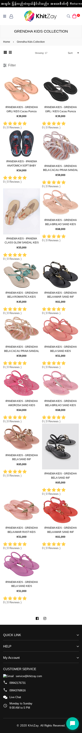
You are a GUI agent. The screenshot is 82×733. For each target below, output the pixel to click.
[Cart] (74, 16)
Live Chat (15, 697)
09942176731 (17, 682)
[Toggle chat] (72, 723)
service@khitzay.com (29, 676)
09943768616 (17, 690)
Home (6, 41)
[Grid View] (5, 53)
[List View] (10, 53)
